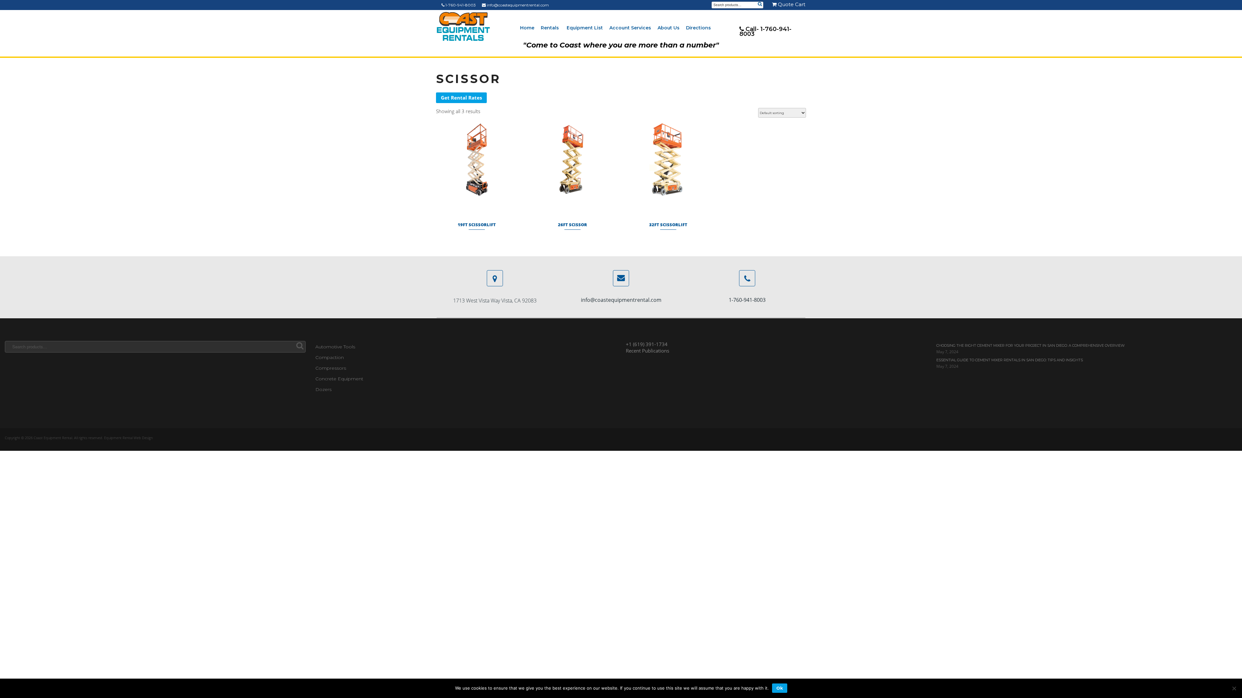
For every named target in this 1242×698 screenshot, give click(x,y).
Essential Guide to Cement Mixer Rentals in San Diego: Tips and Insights (1009, 360)
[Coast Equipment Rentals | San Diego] (463, 26)
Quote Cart (791, 4)
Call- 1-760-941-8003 (765, 31)
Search (759, 4)
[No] (1234, 688)
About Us (669, 28)
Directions (698, 28)
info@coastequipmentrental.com (517, 5)
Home (527, 28)
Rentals (550, 28)
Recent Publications (647, 350)
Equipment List (585, 28)
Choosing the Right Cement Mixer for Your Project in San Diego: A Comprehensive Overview (1030, 345)
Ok (779, 688)
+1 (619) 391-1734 (647, 344)
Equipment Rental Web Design (128, 437)
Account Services (630, 28)
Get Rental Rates (461, 97)
